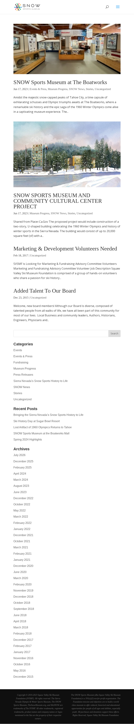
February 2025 (22, 467)
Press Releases (23, 374)
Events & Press (38, 89)
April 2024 (19, 473)
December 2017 (23, 639)
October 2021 (21, 541)
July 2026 (19, 455)
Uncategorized (103, 89)
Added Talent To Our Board (44, 291)
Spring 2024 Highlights (27, 439)
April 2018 (19, 621)
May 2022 (19, 510)
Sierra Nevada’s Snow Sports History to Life (40, 380)
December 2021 (23, 535)
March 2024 (20, 479)
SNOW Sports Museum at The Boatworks (60, 82)
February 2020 (22, 584)
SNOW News (76, 89)
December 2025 (23, 461)
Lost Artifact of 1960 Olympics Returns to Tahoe (42, 427)
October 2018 (21, 602)
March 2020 (20, 578)
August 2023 (21, 485)
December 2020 (23, 565)
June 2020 (20, 572)
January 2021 (21, 559)
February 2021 (22, 553)
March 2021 (20, 547)
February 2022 (22, 522)
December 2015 (23, 676)
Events (17, 350)
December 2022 (23, 498)
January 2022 (21, 529)
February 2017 (22, 645)
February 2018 (22, 633)
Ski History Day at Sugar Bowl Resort (36, 421)
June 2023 (20, 492)
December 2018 (23, 596)
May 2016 (19, 670)
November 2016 (23, 658)
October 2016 (21, 664)
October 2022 (21, 504)
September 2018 (23, 608)
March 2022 (20, 516)
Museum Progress (58, 89)
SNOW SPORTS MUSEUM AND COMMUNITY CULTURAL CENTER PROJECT (57, 201)
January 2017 (21, 652)
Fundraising (20, 362)
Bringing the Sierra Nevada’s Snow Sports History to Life (48, 414)
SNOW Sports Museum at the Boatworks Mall (41, 433)
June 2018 (20, 615)
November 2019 (23, 590)
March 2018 (20, 627)
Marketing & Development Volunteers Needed (65, 248)
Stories (89, 89)
